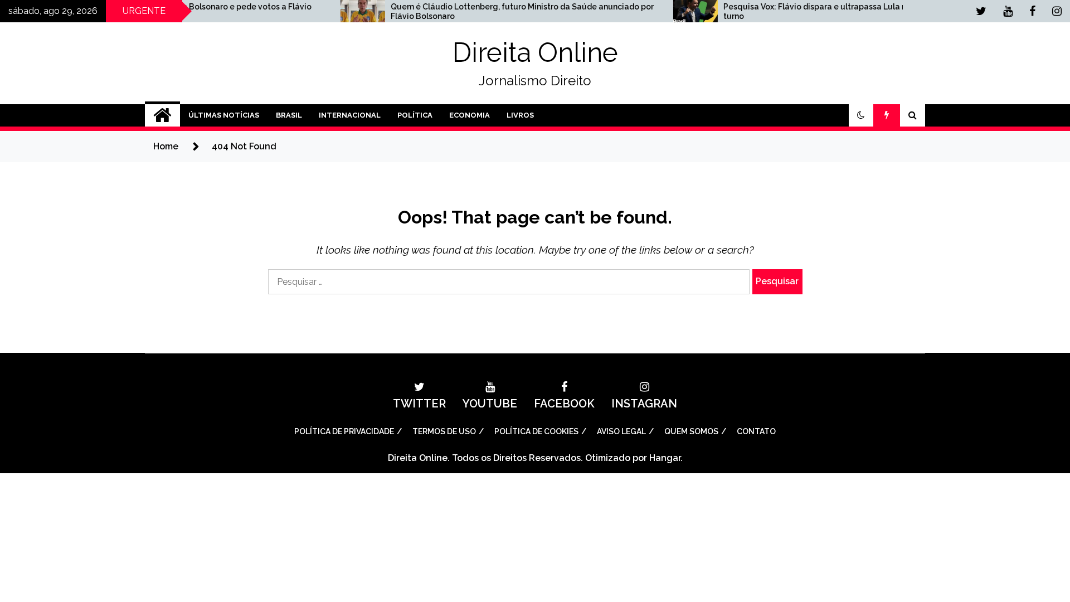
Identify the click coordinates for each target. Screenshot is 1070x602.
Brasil (289, 115)
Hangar (664, 458)
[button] (861, 115)
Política (414, 115)
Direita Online (535, 52)
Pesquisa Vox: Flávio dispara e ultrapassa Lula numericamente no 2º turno (827, 11)
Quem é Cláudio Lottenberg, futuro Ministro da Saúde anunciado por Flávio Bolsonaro (496, 11)
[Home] (162, 115)
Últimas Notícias (223, 115)
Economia (469, 115)
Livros (520, 115)
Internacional (350, 115)
